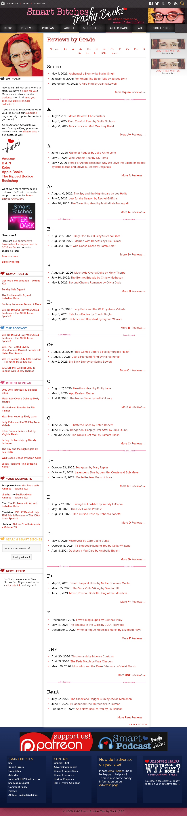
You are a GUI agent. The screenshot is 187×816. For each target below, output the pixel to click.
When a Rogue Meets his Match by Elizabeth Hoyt (109, 630)
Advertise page (109, 785)
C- (127, 49)
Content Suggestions (66, 771)
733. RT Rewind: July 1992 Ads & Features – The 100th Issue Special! (20, 313)
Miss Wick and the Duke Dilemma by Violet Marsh (104, 666)
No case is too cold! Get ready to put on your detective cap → (162, 782)
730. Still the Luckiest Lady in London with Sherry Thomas (18, 369)
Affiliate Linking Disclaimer (23, 795)
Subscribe (39, 3)
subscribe (31, 113)
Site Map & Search (19, 783)
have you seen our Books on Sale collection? (18, 101)
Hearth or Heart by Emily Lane (92, 388)
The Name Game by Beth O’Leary (91, 398)
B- (104, 49)
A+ (65, 49)
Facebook (151, 3)
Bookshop (10, 181)
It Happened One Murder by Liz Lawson (95, 704)
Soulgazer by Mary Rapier (92, 467)
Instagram (169, 3)
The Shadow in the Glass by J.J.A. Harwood (96, 625)
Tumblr (163, 3)
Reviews (27, 28)
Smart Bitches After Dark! (17, 197)
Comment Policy (17, 787)
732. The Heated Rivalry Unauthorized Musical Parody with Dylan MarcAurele (21, 350)
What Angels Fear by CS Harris (88, 158)
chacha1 (6, 494)
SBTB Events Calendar (67, 783)
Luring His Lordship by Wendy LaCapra (98, 504)
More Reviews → (130, 92)
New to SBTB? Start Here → (24, 779)
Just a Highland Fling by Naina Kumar (96, 357)
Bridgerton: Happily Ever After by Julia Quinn (98, 430)
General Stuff (61, 763)
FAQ (139, 28)
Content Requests (64, 775)
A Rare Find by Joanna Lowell (98, 84)
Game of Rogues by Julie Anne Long (92, 153)
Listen (26, 3)
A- (80, 49)
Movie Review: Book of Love (94, 477)
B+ (89, 49)
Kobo (6, 167)
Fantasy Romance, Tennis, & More (21, 304)
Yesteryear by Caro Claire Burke (89, 541)
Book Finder (161, 28)
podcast (7, 97)
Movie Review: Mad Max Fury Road (91, 126)
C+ (112, 49)
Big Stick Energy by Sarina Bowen (90, 362)
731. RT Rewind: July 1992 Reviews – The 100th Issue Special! (21, 360)
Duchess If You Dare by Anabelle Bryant (94, 550)
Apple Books (12, 172)
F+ (87, 53)
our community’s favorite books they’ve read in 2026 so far (19, 244)
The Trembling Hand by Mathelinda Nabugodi (100, 203)
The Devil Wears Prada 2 (86, 509)
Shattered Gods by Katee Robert (92, 425)
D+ (136, 49)
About (69, 28)
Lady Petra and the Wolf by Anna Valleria (99, 309)
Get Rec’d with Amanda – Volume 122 (21, 282)
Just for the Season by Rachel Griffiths (93, 198)
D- (79, 53)
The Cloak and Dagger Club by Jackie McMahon (101, 699)
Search (182, 3)
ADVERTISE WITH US (168, 52)
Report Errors (16, 767)
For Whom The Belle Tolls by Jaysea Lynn (101, 79)
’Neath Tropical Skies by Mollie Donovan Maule (100, 583)
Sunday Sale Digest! (13, 289)
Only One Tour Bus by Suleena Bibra (97, 236)
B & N (6, 163)
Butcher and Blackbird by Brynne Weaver (96, 319)
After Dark (119, 28)
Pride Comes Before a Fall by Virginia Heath (101, 352)
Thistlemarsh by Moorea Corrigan (92, 656)
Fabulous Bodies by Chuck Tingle (90, 314)
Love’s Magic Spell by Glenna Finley (99, 620)
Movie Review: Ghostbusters (86, 116)
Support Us (92, 28)
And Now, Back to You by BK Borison (99, 709)
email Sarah (115, 771)
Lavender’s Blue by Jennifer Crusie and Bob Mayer (107, 472)
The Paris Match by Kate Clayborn (91, 661)
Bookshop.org (11, 262)
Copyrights (14, 771)
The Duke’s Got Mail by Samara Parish (95, 435)
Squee (54, 49)
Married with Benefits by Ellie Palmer (98, 241)
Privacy (12, 791)
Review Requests (64, 779)
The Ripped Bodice (17, 176)
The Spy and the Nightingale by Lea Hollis (100, 193)
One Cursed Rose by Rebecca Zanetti (97, 514)
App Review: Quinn (81, 393)
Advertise (12, 3)
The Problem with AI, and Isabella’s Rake (16, 297)
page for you (29, 91)
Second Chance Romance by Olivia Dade (95, 282)
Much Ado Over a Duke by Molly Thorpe (99, 273)
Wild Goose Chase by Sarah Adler (94, 246)
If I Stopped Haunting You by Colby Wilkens (102, 546)
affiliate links (29, 131)
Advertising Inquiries (65, 767)
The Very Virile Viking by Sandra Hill (95, 588)
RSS (176, 3)
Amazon (8, 159)
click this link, (13, 585)
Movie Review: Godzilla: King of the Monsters (98, 593)
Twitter (157, 3)
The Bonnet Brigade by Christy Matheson (97, 277)
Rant (114, 53)
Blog (8, 28)
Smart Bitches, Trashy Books (85, 16)
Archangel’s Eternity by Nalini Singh (92, 73)
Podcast (49, 28)
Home (2, 3)
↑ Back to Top (138, 724)
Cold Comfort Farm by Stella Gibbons (91, 121)
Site (10, 763)
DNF (103, 53)
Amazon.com (10, 256)
